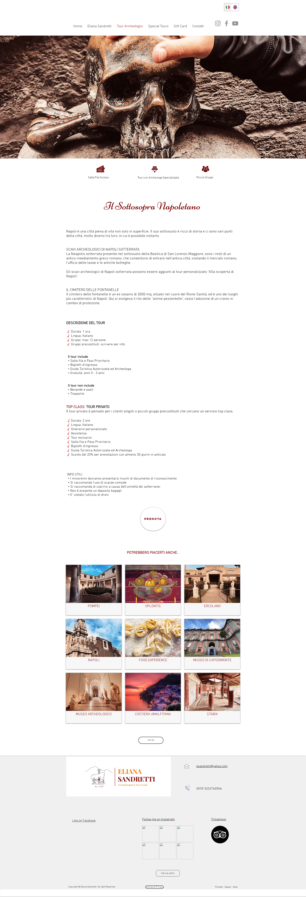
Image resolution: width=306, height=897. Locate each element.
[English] (235, 7)
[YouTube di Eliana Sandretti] (235, 23)
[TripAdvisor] (220, 834)
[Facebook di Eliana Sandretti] (226, 23)
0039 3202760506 (209, 789)
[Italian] (227, 7)
